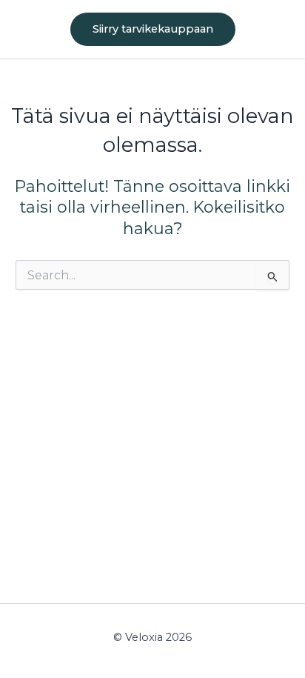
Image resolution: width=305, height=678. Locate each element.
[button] (152, 29)
